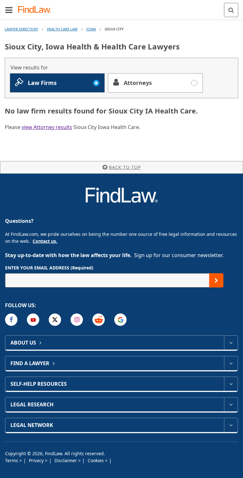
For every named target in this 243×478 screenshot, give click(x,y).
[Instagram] (77, 319)
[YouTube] (33, 319)
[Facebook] (11, 319)
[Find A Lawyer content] (231, 363)
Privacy (37, 460)
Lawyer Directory (21, 29)
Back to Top (125, 167)
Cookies (96, 460)
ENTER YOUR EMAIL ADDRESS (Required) (49, 268)
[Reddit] (98, 319)
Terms (12, 460)
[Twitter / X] (55, 319)
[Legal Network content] (231, 425)
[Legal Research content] (231, 404)
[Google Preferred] (120, 319)
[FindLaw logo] (36, 10)
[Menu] (9, 9)
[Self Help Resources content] (231, 384)
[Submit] (216, 280)
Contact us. (45, 241)
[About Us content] (231, 343)
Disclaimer (66, 460)
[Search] (231, 10)
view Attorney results (47, 127)
